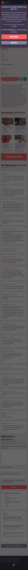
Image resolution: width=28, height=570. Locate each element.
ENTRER (14, 36)
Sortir (14, 42)
